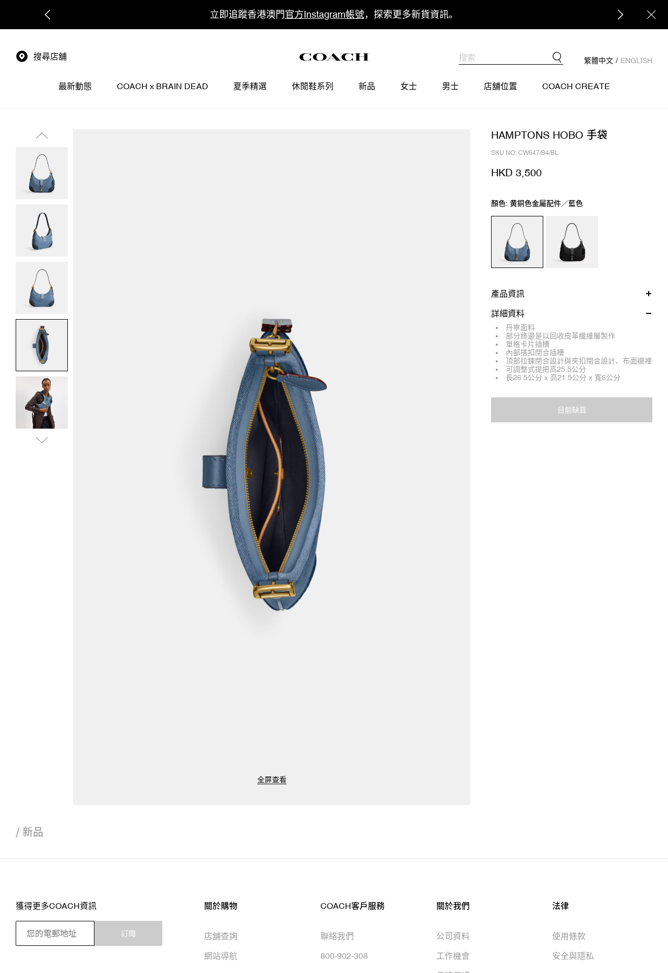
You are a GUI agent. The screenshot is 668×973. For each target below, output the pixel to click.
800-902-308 (344, 955)
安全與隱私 (573, 955)
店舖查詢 (220, 936)
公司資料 (453, 936)
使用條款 (569, 936)
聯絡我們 (337, 936)
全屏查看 (272, 779)
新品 (32, 831)
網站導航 (220, 955)
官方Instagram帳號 (324, 14)
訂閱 (128, 933)
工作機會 (453, 955)
